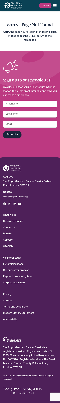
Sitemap (8, 246)
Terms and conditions (15, 307)
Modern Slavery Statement (18, 313)
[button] (54, 5)
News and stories (13, 221)
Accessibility (10, 319)
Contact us (9, 227)
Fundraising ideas (13, 264)
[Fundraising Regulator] (12, 339)
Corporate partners (14, 282)
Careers (8, 240)
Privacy (7, 294)
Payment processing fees (17, 276)
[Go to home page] (12, 168)
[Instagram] (9, 204)
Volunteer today (12, 258)
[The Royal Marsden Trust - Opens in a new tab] (22, 390)
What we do (9, 215)
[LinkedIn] (14, 204)
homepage (30, 40)
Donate (45, 5)
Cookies (7, 300)
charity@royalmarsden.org (15, 197)
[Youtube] (19, 204)
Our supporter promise (16, 270)
